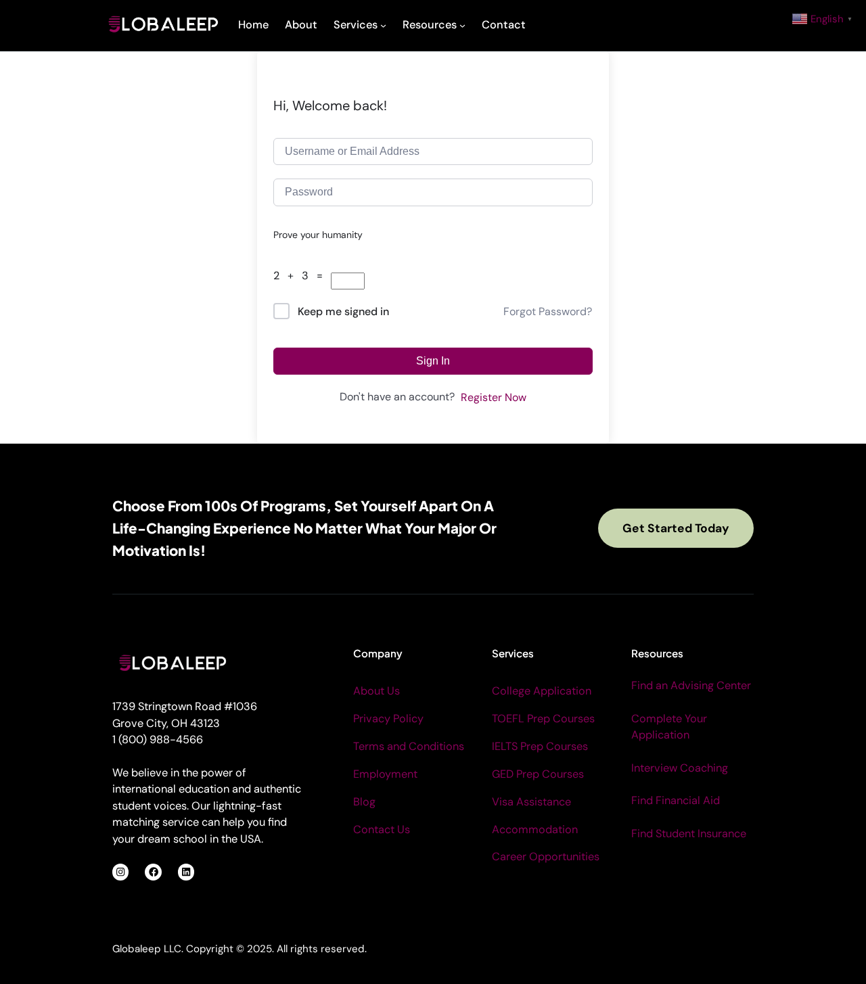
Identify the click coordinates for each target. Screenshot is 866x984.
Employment (385, 774)
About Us (376, 691)
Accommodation (535, 829)
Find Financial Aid (675, 800)
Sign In (433, 361)
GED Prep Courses (538, 774)
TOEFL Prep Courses (543, 718)
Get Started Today (675, 528)
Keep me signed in (343, 311)
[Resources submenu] (462, 25)
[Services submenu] (383, 25)
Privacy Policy (388, 718)
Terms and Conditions (408, 746)
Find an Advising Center (691, 685)
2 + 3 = (302, 275)
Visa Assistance (531, 802)
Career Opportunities (545, 856)
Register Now (493, 397)
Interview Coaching (679, 768)
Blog (364, 802)
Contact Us (381, 829)
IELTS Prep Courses (540, 746)
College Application (541, 691)
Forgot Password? (547, 311)
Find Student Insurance (688, 833)
